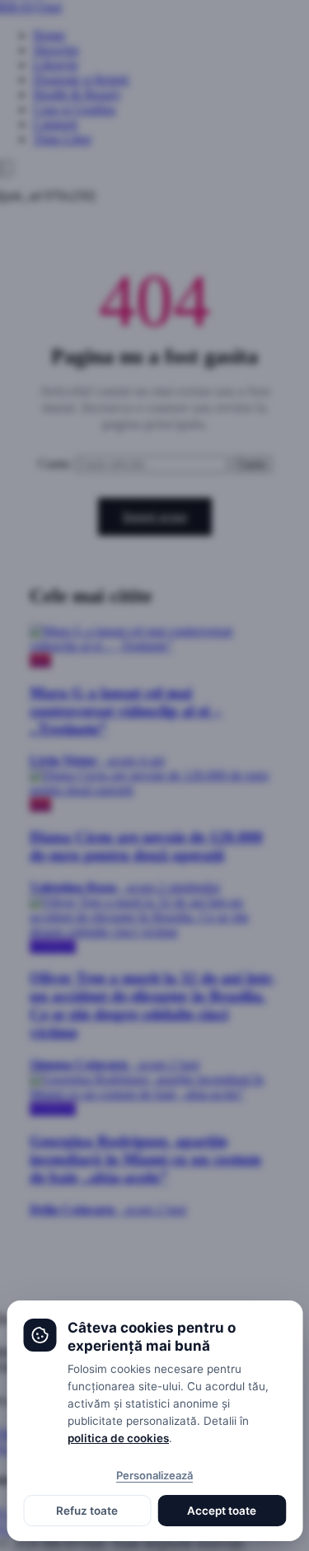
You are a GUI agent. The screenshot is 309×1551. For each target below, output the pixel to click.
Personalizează (154, 1475)
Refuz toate (87, 1510)
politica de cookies (118, 1438)
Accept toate (221, 1510)
